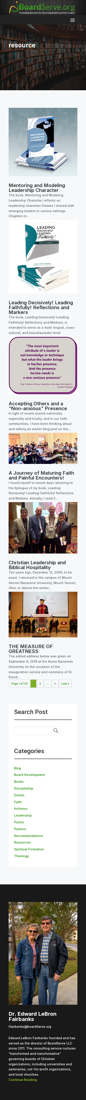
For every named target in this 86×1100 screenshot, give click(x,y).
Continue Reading (23, 1080)
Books (19, 781)
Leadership (23, 815)
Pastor (19, 822)
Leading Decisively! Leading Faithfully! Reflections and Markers (41, 307)
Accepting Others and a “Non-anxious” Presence (38, 406)
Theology (21, 856)
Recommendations (28, 836)
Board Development (29, 775)
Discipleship (23, 788)
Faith (18, 802)
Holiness (21, 808)
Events (19, 795)
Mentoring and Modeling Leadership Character (37, 187)
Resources (22, 842)
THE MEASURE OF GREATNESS (31, 649)
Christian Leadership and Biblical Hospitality (37, 565)
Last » (65, 683)
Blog (17, 768)
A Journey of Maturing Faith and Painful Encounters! (41, 475)
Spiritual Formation (29, 849)
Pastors (20, 829)
